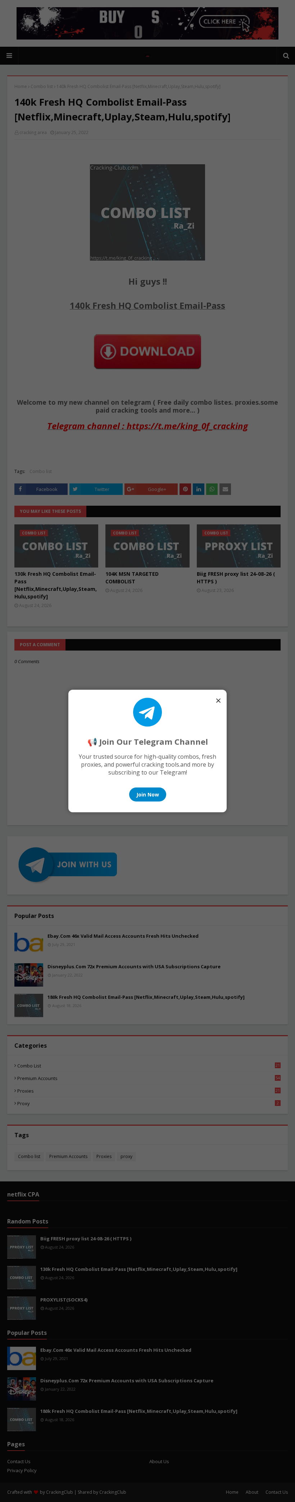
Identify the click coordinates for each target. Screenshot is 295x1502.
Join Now (147, 794)
